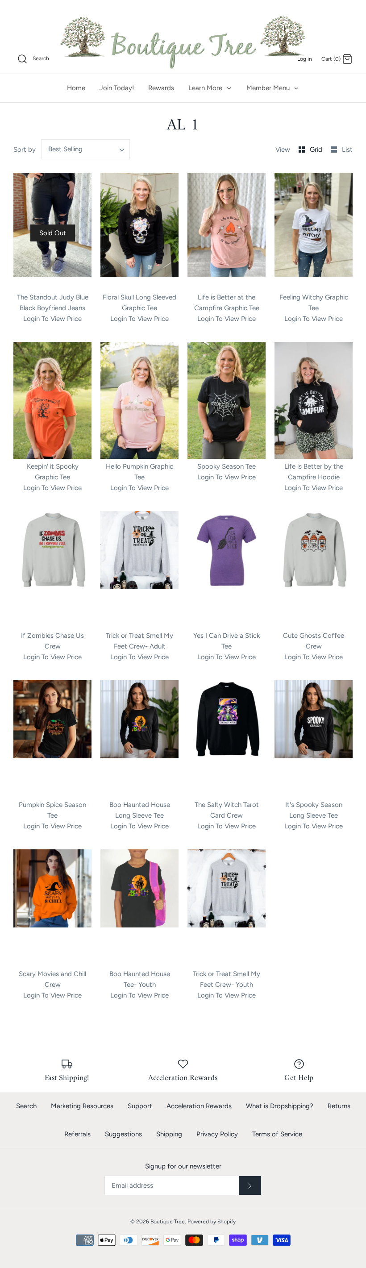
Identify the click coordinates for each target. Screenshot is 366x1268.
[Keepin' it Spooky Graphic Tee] (52, 400)
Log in (304, 59)
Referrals (77, 1134)
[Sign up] (250, 1185)
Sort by (24, 150)
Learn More (206, 88)
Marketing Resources (82, 1106)
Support (140, 1106)
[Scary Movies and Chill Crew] (52, 907)
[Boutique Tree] (183, 41)
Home (76, 88)
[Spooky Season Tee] (226, 400)
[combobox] (85, 149)
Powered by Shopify (211, 1221)
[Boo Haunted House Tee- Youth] (139, 907)
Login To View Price (52, 319)
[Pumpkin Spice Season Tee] (52, 738)
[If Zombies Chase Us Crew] (52, 569)
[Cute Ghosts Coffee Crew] (313, 569)
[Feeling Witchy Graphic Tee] (313, 231)
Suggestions (123, 1134)
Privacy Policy (217, 1134)
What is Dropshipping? (279, 1106)
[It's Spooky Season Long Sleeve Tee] (313, 738)
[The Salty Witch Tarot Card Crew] (226, 738)
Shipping (169, 1134)
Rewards (161, 88)
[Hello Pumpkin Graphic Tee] (139, 400)
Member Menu (268, 88)
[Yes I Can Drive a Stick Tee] (226, 569)
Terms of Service (277, 1134)
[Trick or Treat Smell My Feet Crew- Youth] (226, 907)
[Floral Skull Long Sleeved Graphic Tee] (139, 231)
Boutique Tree (167, 1221)
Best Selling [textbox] (65, 149)
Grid (317, 150)
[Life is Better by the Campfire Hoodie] (313, 400)
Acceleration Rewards (199, 1106)
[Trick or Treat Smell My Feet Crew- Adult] (139, 569)
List (347, 150)
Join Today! (117, 88)
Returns (339, 1106)
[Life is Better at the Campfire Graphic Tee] (226, 231)
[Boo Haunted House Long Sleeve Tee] (139, 738)
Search (26, 1106)
